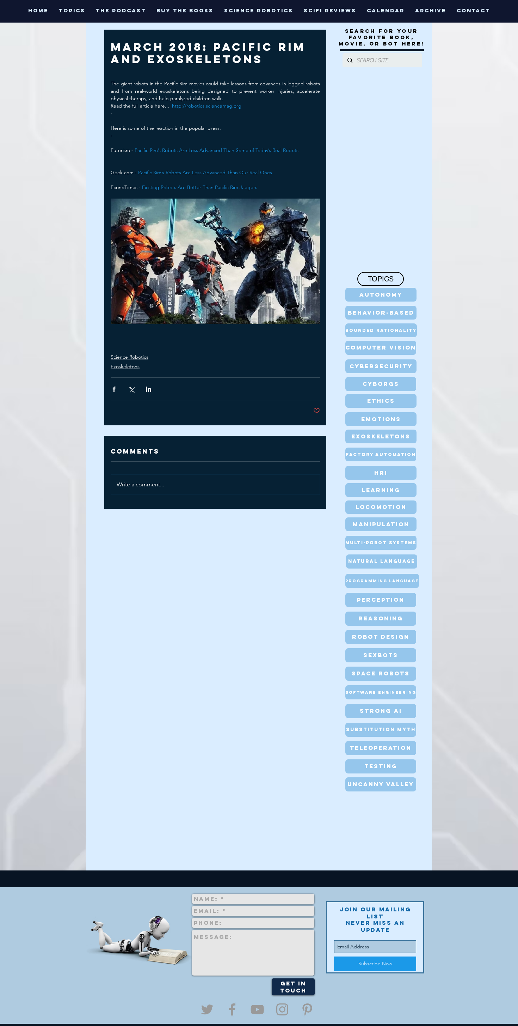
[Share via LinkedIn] (148, 389)
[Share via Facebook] (114, 389)
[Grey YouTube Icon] (257, 1009)
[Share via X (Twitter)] (131, 389)
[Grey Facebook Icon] (232, 1009)
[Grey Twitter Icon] (207, 1009)
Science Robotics (129, 357)
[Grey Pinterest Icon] (307, 1009)
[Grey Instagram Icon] (282, 1009)
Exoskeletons (125, 366)
